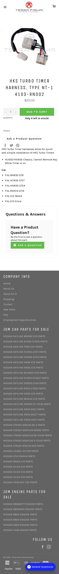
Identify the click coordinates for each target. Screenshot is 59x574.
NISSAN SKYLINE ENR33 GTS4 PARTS (24, 383)
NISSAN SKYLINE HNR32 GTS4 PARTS (25, 357)
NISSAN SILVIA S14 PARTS (18, 471)
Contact (7, 304)
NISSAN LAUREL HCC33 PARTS (21, 451)
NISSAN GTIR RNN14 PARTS (19, 456)
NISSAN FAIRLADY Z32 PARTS (20, 482)
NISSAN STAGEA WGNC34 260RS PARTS (26, 430)
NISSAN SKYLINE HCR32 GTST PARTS (24, 351)
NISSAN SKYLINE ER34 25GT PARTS (23, 409)
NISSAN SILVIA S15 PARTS (18, 477)
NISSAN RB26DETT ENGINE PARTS (23, 504)
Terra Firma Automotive (22, 557)
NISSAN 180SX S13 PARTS (18, 461)
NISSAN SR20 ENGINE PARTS (20, 524)
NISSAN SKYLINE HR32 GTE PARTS (23, 362)
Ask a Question (29, 245)
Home (6, 283)
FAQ (5, 314)
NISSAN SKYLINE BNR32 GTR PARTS (24, 336)
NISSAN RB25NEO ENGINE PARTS (22, 509)
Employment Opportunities (19, 319)
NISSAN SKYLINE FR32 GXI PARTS (23, 346)
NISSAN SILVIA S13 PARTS (18, 466)
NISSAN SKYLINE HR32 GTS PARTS (23, 367)
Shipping (8, 299)
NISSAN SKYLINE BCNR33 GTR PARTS (25, 372)
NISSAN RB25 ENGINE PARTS (20, 514)
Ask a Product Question (24, 138)
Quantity (8, 118)
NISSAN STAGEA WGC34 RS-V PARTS (24, 424)
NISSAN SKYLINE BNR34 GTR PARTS (24, 398)
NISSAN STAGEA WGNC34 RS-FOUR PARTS (27, 435)
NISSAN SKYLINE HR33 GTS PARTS (23, 393)
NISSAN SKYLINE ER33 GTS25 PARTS (24, 388)
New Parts (9, 309)
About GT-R (10, 293)
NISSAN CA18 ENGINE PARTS (20, 530)
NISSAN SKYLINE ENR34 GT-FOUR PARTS (27, 404)
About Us (8, 288)
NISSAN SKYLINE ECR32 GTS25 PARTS (25, 341)
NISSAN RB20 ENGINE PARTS (20, 519)
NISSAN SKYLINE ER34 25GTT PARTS (24, 414)
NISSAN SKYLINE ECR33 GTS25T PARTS (26, 378)
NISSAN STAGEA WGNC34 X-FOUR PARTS (26, 440)
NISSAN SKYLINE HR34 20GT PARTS (24, 419)
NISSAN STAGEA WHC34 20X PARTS (23, 445)
